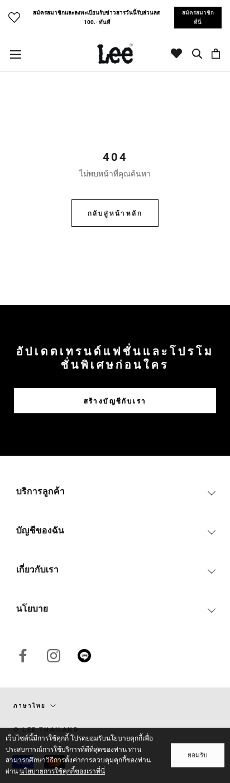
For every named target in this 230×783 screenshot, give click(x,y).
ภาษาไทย (29, 706)
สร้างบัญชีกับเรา (115, 401)
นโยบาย (32, 608)
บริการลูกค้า (40, 491)
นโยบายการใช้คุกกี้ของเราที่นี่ (62, 771)
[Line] (84, 655)
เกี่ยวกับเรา (37, 569)
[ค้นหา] (197, 53)
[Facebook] (23, 655)
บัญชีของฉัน (40, 530)
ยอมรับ (198, 755)
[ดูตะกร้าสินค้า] (216, 53)
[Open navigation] (15, 54)
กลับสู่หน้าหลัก (115, 213)
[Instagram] (53, 655)
